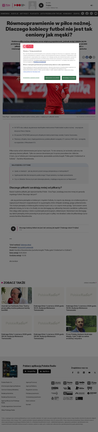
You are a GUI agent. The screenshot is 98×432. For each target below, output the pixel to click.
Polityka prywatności (40, 62)
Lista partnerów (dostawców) (31, 71)
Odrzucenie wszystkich (52, 77)
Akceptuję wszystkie (69, 77)
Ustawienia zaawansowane (31, 77)
